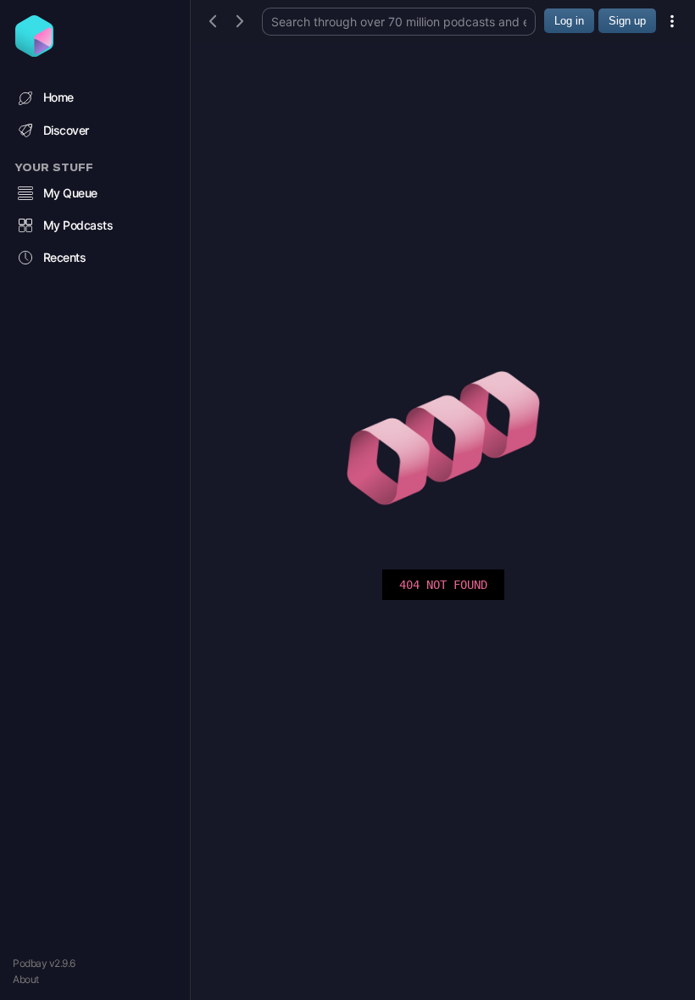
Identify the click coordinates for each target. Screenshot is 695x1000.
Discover (66, 130)
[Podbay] (34, 51)
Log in (569, 20)
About (26, 979)
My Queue (70, 193)
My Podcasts (78, 225)
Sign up (627, 20)
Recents (64, 257)
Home (58, 97)
